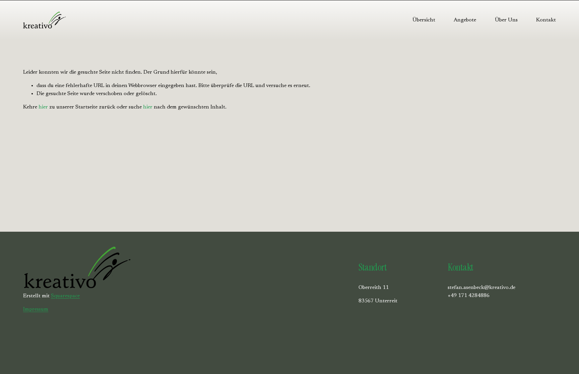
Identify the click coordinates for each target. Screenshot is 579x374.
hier (43, 107)
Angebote (465, 20)
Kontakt (546, 20)
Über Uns (506, 20)
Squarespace (65, 296)
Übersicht (423, 20)
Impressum (35, 309)
